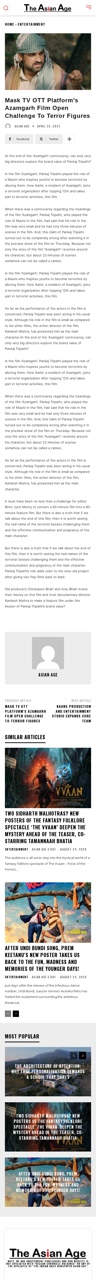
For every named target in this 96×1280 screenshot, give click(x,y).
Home (9, 24)
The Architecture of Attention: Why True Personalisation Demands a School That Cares (48, 1071)
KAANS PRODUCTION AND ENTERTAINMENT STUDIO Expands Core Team (71, 713)
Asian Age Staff (44, 849)
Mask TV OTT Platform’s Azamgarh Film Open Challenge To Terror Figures (25, 713)
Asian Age (22, 126)
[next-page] (16, 1014)
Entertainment (31, 24)
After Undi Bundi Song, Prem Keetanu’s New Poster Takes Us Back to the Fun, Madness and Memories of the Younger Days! (42, 958)
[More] (69, 139)
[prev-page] (8, 1014)
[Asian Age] (9, 126)
